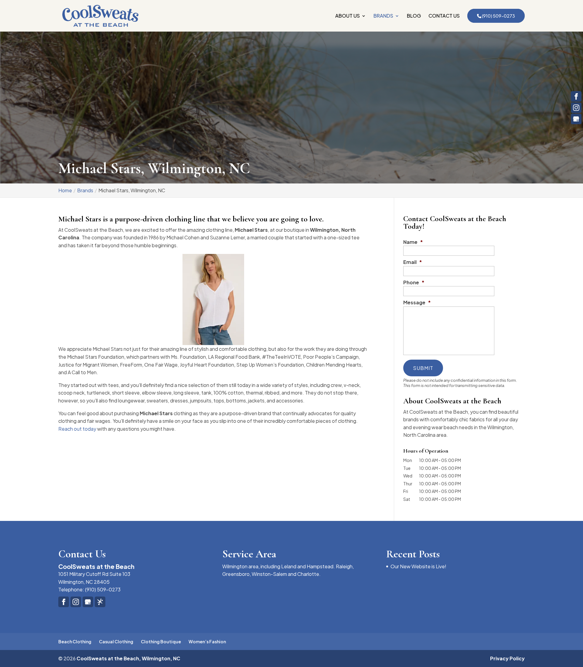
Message (417, 302)
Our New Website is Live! (418, 566)
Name (413, 242)
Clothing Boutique (161, 641)
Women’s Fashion (207, 641)
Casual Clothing (116, 641)
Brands (383, 16)
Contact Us (444, 16)
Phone (413, 282)
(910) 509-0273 (498, 16)
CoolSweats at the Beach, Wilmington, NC (128, 658)
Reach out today (77, 429)
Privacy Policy (507, 658)
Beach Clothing (74, 641)
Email (412, 262)
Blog (414, 16)
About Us (347, 16)
